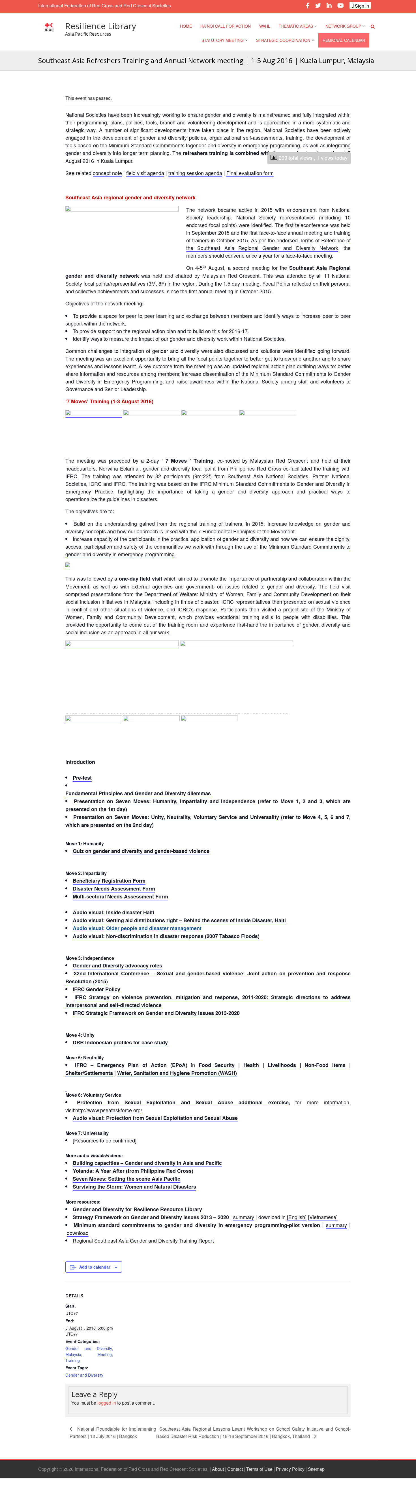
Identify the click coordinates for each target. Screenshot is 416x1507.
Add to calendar (94, 1267)
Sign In (361, 6)
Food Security (217, 1065)
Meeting (104, 1354)
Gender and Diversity (88, 1348)
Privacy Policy (290, 1469)
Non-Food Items (325, 1065)
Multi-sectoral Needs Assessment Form (120, 896)
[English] (296, 1217)
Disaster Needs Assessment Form (114, 888)
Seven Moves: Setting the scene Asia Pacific (126, 1178)
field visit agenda (145, 172)
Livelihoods (282, 1065)
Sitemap (316, 1469)
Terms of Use (259, 1469)
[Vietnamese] (323, 1217)
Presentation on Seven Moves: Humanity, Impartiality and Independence (165, 801)
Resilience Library (100, 26)
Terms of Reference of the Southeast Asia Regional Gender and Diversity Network (268, 243)
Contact (235, 1469)
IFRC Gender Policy (96, 989)
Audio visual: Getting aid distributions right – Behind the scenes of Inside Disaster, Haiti (179, 920)
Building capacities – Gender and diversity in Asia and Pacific (147, 1163)
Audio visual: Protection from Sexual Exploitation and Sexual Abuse (155, 1118)
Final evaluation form (250, 172)
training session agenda (195, 172)
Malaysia (73, 1354)
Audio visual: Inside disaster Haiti (113, 912)
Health (251, 1065)
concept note (107, 172)
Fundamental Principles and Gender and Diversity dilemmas (138, 793)
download (78, 1232)
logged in (106, 1403)
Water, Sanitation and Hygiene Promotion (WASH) (177, 1073)
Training (72, 1360)
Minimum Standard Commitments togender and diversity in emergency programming (204, 145)
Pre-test (82, 777)
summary (243, 1217)
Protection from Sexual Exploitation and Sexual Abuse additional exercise (183, 1102)
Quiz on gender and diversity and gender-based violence (141, 851)
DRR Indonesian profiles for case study (120, 1042)
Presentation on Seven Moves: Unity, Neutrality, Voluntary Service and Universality (176, 817)
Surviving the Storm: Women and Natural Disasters (134, 1186)
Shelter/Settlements (89, 1073)
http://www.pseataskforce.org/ (108, 1110)
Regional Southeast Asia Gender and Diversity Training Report (143, 1240)
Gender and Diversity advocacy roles (117, 965)
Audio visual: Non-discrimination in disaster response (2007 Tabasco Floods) (166, 936)
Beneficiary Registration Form (109, 880)
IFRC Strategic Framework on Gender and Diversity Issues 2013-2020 (156, 1013)
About (218, 1469)
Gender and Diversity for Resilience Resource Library (137, 1209)
